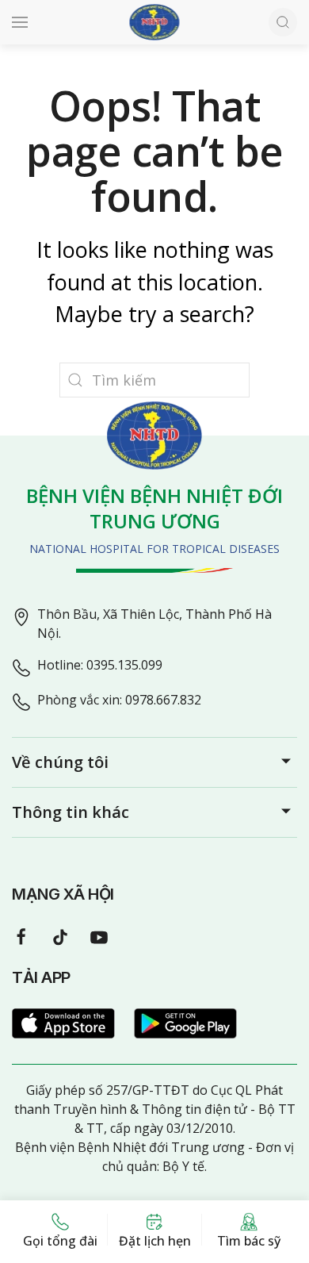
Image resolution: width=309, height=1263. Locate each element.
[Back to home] (155, 22)
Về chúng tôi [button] (60, 762)
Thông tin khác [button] (70, 812)
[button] (20, 22)
